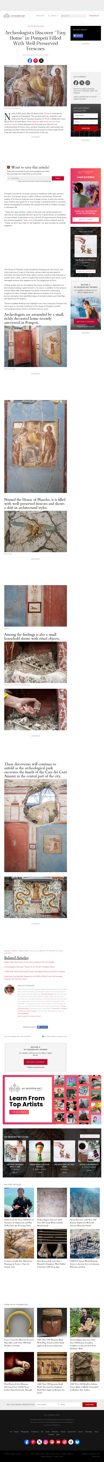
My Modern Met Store (16, 1136)
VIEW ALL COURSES (86, 219)
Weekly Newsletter (88, 89)
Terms (61, 1456)
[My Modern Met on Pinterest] (33, 1441)
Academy (51, 1434)
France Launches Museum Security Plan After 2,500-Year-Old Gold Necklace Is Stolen (19, 1342)
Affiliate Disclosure (47, 1456)
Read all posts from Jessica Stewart (29, 1016)
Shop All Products (85, 271)
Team (47, 1454)
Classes (63, 1432)
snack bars (48, 121)
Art (11, 1432)
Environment (72, 1432)
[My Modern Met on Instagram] (45, 1441)
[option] (59, 1119)
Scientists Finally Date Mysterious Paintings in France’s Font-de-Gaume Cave (18, 1264)
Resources (55, 1432)
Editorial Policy (40, 1454)
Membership (94, 16)
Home (29, 26)
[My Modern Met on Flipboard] (52, 1441)
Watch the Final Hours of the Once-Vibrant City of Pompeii (29, 962)
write (30, 220)
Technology (88, 1432)
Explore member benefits (36, 1067)
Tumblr (92, 91)
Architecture (35, 1432)
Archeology (38, 26)
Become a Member (35, 1062)
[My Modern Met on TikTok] (64, 1441)
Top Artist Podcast (47, 994)
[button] (53, 16)
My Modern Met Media (85, 98)
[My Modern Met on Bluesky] (77, 1441)
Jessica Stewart (29, 55)
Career (48, 1432)
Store (58, 1434)
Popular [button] (40, 16)
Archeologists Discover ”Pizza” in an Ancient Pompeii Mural (29, 967)
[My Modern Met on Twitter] (39, 1441)
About (33, 1454)
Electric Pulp (96, 1456)
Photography (25, 1432)
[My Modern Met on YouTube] (58, 1441)
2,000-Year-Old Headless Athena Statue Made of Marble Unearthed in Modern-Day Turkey (84, 1387)
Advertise (70, 1454)
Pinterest (86, 91)
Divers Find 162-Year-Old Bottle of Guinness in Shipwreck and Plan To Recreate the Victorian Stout (19, 1222)
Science (80, 1432)
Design (16, 1432)
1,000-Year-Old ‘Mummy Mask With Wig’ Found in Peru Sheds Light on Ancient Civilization (50, 1342)
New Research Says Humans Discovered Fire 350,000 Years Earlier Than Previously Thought (18, 1387)
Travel (96, 1432)
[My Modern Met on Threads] (70, 1441)
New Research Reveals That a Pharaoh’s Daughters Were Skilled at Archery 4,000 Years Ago (51, 1264)
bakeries (35, 121)
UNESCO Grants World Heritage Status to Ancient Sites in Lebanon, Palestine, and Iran (84, 1264)
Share (43, 1027)
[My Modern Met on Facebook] (26, 1441)
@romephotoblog (23, 1013)
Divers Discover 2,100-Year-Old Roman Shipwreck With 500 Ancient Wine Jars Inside (83, 1222)
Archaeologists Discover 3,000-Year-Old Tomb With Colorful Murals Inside (50, 1222)
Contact (63, 1454)
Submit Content (55, 1454)
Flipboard (77, 93)
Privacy (56, 1456)
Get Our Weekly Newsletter (55, 1036)
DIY (42, 1432)
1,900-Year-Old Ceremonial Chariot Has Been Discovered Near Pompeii (34, 971)
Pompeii (47, 113)
